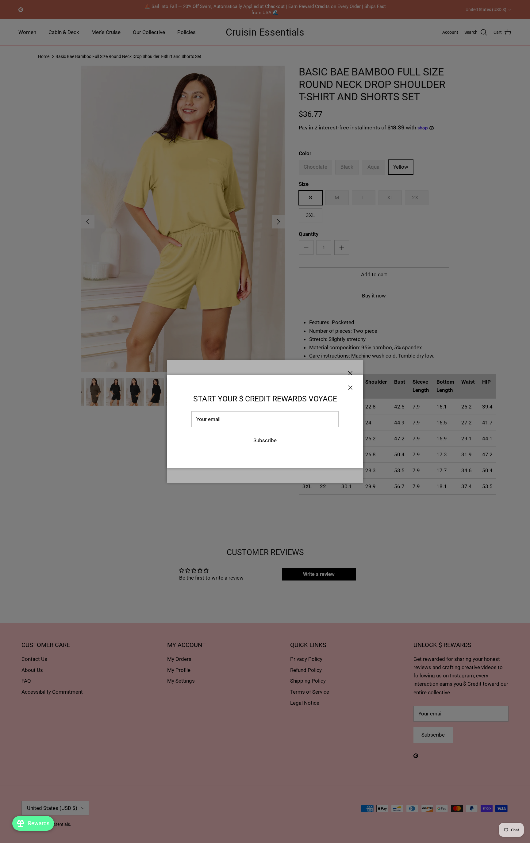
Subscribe (265, 440)
